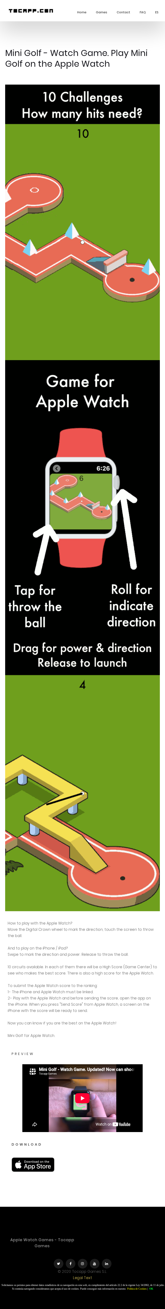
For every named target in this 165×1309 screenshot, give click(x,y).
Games (101, 12)
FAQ (143, 12)
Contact (123, 12)
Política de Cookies (137, 1288)
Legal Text (82, 1277)
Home (81, 12)
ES (156, 12)
